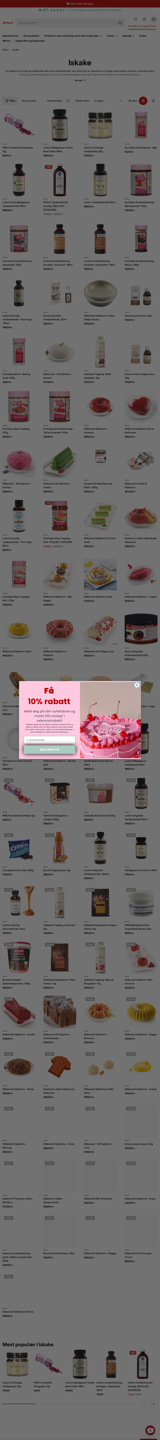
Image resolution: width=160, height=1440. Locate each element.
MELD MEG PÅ (49, 749)
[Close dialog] (137, 685)
